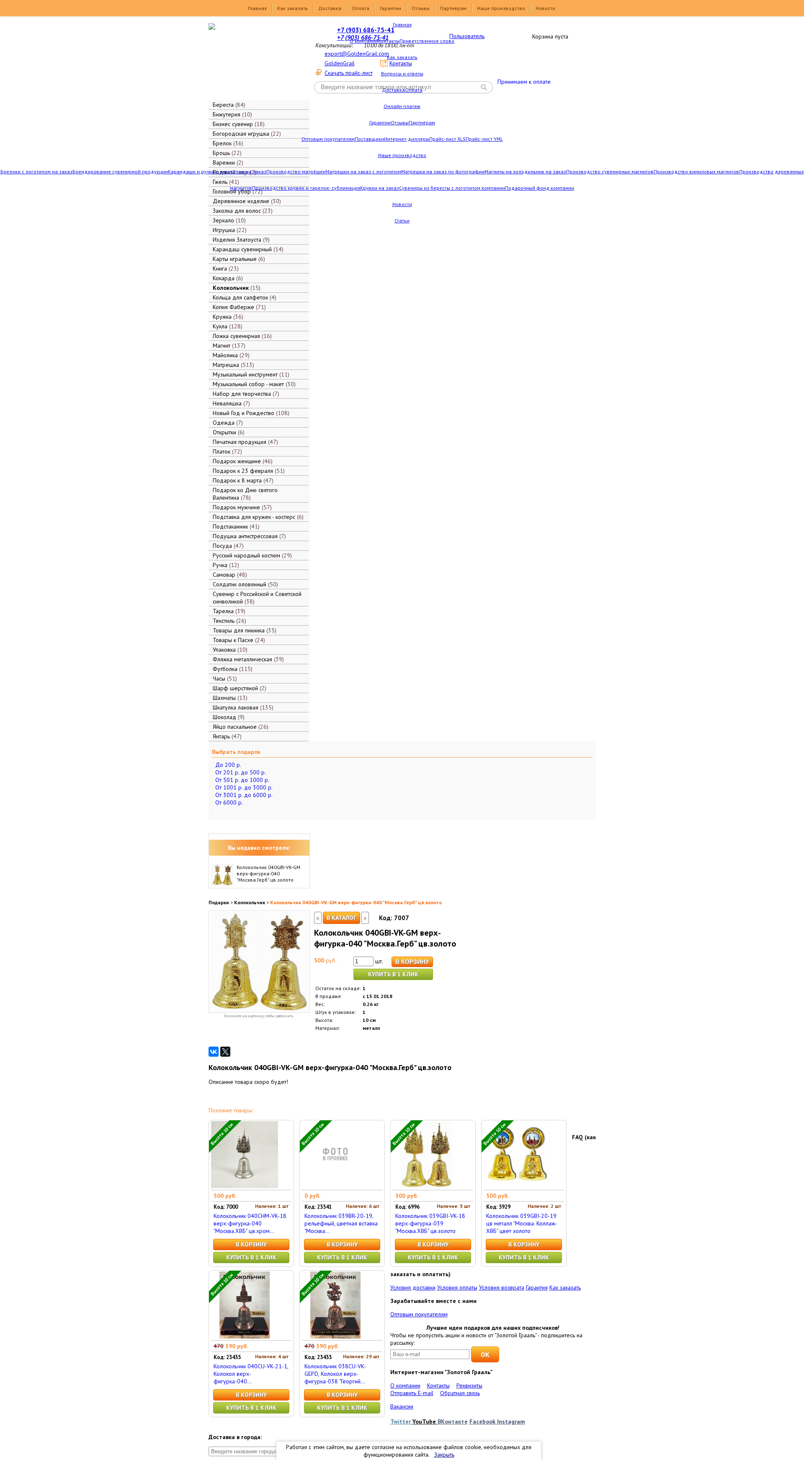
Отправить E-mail (411, 1393)
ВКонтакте (453, 1421)
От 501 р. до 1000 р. (242, 780)
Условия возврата (501, 1287)
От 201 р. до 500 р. (240, 772)
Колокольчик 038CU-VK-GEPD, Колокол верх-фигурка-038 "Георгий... (335, 1373)
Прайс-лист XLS (447, 139)
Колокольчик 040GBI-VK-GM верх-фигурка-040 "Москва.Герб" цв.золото (268, 873)
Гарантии (390, 8)
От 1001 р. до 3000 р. (244, 787)
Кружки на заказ (379, 188)
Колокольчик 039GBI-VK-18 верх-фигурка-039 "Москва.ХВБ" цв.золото (430, 1223)
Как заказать (292, 8)
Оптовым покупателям (328, 139)
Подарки (219, 902)
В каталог (341, 917)
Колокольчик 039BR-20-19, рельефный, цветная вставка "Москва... (341, 1223)
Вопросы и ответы (402, 73)
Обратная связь (460, 1393)
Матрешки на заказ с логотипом (363, 171)
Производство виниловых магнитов (696, 171)
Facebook (483, 1421)
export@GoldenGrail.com (357, 53)
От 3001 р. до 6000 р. (244, 795)
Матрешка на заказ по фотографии (442, 171)
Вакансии (401, 1406)
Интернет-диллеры (406, 139)
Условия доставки (413, 1287)
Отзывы (421, 8)
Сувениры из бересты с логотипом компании (452, 188)
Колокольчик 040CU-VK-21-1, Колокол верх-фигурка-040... (251, 1373)
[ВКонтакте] (214, 1052)
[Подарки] (253, 60)
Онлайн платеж (402, 106)
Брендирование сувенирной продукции (120, 171)
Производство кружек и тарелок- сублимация (306, 188)
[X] (225, 1052)
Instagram (511, 1421)
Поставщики (369, 139)
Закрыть (444, 1454)
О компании (364, 41)
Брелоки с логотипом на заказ (36, 171)
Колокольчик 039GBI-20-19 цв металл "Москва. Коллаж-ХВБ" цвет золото (521, 1223)
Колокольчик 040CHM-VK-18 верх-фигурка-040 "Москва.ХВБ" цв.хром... (250, 1223)
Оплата (360, 8)
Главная (257, 8)
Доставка (329, 8)
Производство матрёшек (295, 171)
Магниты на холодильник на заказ (525, 171)
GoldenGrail (340, 63)
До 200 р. (228, 765)
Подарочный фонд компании (539, 188)
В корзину (251, 1244)
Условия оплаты (457, 1287)
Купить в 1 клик (393, 974)
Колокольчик (249, 902)
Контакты (388, 41)
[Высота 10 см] (244, 1186)
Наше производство (501, 8)
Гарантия (537, 1287)
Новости (545, 8)
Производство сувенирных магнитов (610, 171)
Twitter (401, 1421)
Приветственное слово (426, 41)
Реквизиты (469, 1385)
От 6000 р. (229, 802)
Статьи (402, 220)
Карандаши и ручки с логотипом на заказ (217, 171)
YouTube (425, 1421)
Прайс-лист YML (484, 139)
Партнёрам (453, 8)
